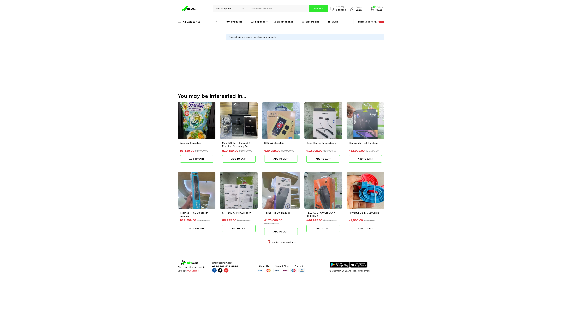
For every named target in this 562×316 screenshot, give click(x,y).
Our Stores (193, 270)
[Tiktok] (220, 270)
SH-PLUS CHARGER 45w (236, 212)
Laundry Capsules (190, 142)
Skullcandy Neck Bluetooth (364, 142)
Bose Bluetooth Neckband (321, 142)
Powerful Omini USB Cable (364, 212)
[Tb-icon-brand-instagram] (226, 270)
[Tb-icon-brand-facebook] (214, 270)
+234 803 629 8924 (225, 266)
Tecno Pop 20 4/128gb (277, 212)
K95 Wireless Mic (274, 142)
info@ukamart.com (222, 262)
